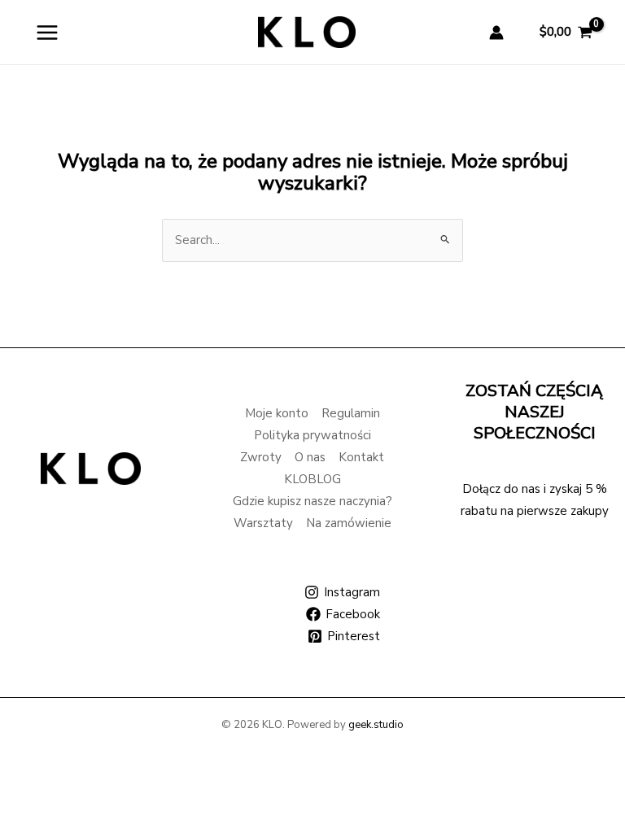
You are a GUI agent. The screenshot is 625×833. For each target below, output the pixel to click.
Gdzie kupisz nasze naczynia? (312, 501)
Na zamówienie (348, 523)
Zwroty (261, 457)
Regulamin (350, 413)
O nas (310, 457)
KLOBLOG (312, 479)
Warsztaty (263, 523)
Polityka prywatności (312, 435)
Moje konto (276, 413)
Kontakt (361, 457)
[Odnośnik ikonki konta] (496, 32)
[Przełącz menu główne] (47, 32)
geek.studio (376, 724)
